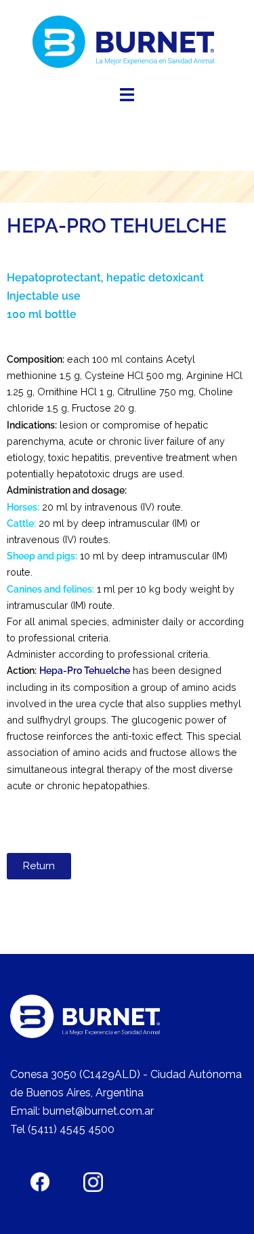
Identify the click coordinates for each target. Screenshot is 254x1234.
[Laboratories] (127, 41)
